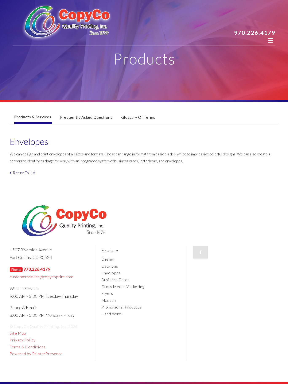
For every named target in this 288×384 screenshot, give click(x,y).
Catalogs (109, 266)
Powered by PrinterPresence (36, 353)
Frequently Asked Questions (86, 117)
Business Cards (115, 279)
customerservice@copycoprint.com (41, 276)
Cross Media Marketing (123, 286)
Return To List (24, 172)
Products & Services (32, 117)
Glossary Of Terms (138, 117)
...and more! (112, 313)
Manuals (109, 300)
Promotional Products (121, 307)
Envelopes (111, 273)
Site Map (18, 333)
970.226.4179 (254, 32)
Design (107, 259)
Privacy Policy (23, 340)
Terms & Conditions (28, 347)
